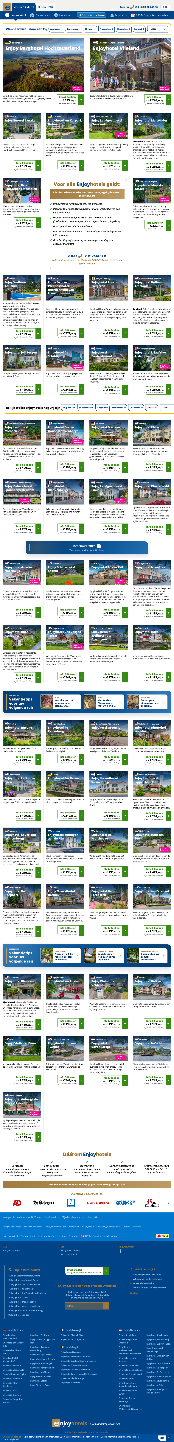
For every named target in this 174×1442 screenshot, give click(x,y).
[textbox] (165, 7)
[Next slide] (168, 1203)
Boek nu (138, 7)
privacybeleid (13, 1439)
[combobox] (165, 7)
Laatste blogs (144, 1269)
